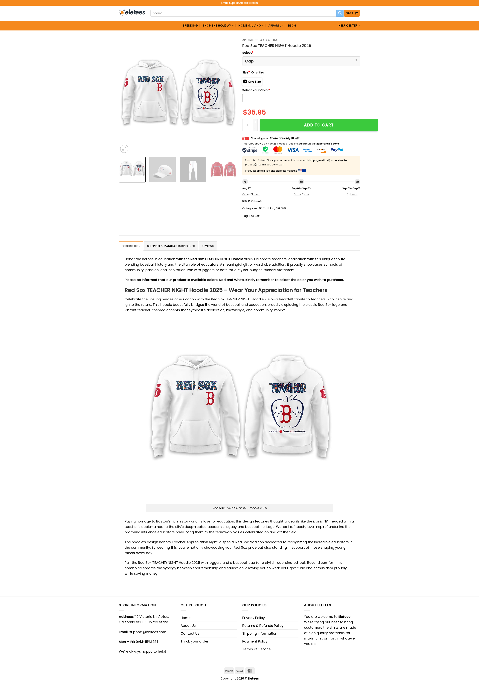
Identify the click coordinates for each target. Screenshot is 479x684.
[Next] (229, 95)
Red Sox (254, 216)
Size (246, 72)
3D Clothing (269, 40)
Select (247, 52)
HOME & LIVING (249, 25)
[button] (352, 13)
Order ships (301, 194)
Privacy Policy (253, 617)
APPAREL (274, 25)
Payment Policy (255, 641)
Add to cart (319, 125)
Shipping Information (259, 633)
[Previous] (126, 95)
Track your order (194, 641)
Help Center (348, 25)
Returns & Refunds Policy (262, 625)
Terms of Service (256, 649)
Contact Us (190, 633)
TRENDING (190, 25)
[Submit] (340, 13)
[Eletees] (132, 13)
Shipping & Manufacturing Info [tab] (171, 246)
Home (185, 617)
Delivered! (353, 194)
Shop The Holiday (216, 25)
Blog (292, 25)
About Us (188, 625)
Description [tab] (131, 246)
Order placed (251, 194)
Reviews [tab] (208, 246)
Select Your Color (256, 90)
